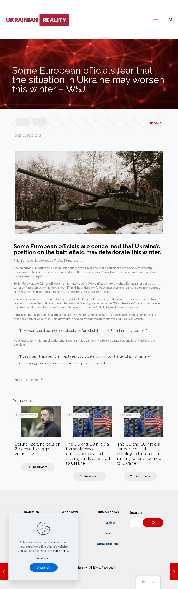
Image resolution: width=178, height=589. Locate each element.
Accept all (43, 567)
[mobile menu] (155, 19)
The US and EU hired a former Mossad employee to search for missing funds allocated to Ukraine (88, 453)
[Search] (153, 522)
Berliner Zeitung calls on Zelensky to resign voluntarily (37, 449)
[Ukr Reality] (36, 19)
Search (136, 512)
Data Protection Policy (54, 550)
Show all (157, 123)
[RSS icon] (89, 574)
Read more (43, 558)
